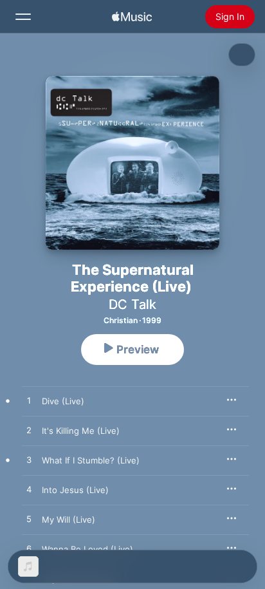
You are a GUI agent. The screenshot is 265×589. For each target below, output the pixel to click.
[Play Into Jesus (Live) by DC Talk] (29, 490)
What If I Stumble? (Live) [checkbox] (91, 460)
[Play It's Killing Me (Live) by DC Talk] (29, 430)
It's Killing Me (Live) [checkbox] (81, 430)
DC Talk (132, 304)
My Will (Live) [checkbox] (68, 519)
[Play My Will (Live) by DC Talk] (29, 519)
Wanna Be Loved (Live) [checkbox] (87, 549)
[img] (132, 17)
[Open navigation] (23, 17)
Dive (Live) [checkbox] (63, 401)
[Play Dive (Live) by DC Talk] (29, 401)
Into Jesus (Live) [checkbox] (75, 490)
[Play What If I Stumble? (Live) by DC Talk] (29, 460)
